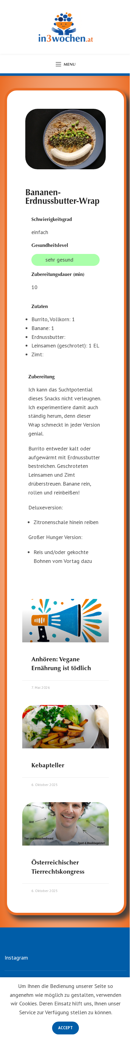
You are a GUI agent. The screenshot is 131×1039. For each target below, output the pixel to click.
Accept (65, 1027)
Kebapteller (47, 765)
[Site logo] (65, 27)
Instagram (16, 957)
